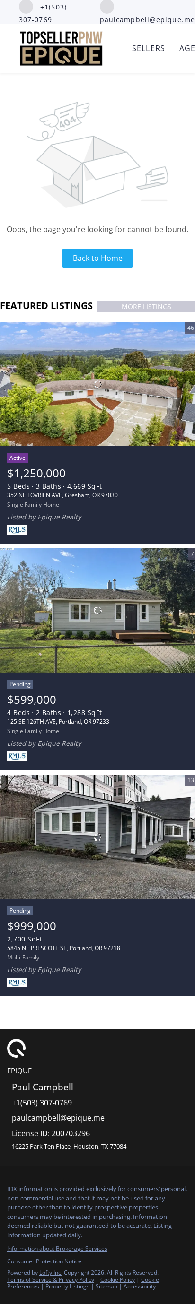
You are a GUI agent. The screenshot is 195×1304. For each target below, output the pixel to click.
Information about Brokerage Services (57, 1248)
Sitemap (106, 1286)
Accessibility (140, 1286)
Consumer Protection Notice (44, 1261)
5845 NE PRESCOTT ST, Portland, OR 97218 (63, 948)
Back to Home (98, 258)
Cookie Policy (117, 1280)
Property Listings (67, 1286)
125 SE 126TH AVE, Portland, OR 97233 (58, 721)
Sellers (148, 48)
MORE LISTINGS (146, 306)
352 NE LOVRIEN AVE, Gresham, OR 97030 (62, 495)
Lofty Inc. (50, 1273)
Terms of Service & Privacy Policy (50, 1280)
